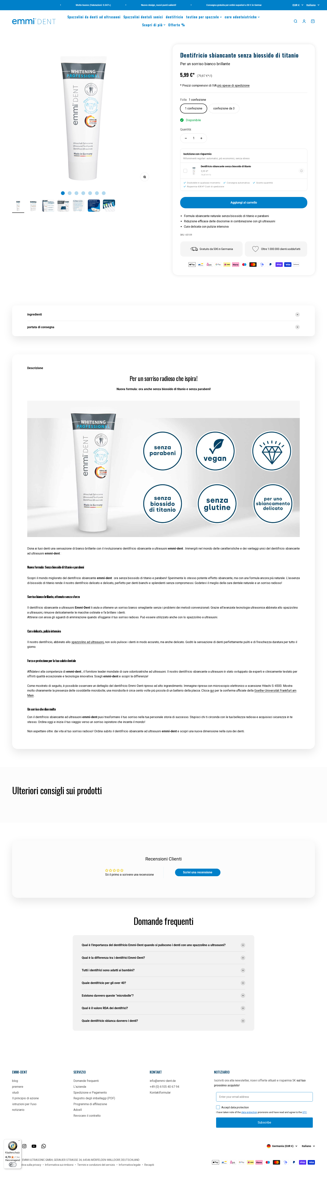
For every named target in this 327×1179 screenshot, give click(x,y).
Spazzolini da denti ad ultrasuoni (94, 16)
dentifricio (174, 16)
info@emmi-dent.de (163, 1081)
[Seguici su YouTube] (34, 1146)
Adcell (77, 1110)
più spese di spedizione (233, 85)
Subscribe (264, 1122)
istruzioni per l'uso (24, 1104)
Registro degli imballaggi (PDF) (94, 1098)
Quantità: (186, 129)
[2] (48, 206)
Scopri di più (152, 25)
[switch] (12, 1164)
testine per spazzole (202, 17)
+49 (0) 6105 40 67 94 (164, 1086)
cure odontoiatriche (241, 17)
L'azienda (79, 1086)
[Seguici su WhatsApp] (43, 1146)
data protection (249, 1112)
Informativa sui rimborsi (59, 1164)
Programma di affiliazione (90, 1104)
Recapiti (149, 1164)
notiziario (18, 1110)
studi (15, 1092)
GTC (304, 1112)
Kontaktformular (160, 1092)
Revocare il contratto (87, 1115)
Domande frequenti (86, 1081)
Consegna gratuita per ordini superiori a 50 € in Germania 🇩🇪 (219, 5)
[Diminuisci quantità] (185, 138)
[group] (163, 314)
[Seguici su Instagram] (24, 1146)
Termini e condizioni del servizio (96, 1164)
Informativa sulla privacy (26, 1164)
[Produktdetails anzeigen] (301, 170)
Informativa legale (130, 1164)
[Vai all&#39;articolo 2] (33, 206)
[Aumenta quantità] (201, 138)
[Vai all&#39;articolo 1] (18, 206)
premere (17, 1086)
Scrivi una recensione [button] (197, 872)
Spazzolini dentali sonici (143, 16)
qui (212, 690)
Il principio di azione (25, 1098)
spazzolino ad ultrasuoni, (87, 642)
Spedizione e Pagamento (90, 1092)
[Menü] (19, 1141)
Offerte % (176, 24)
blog (15, 1081)
